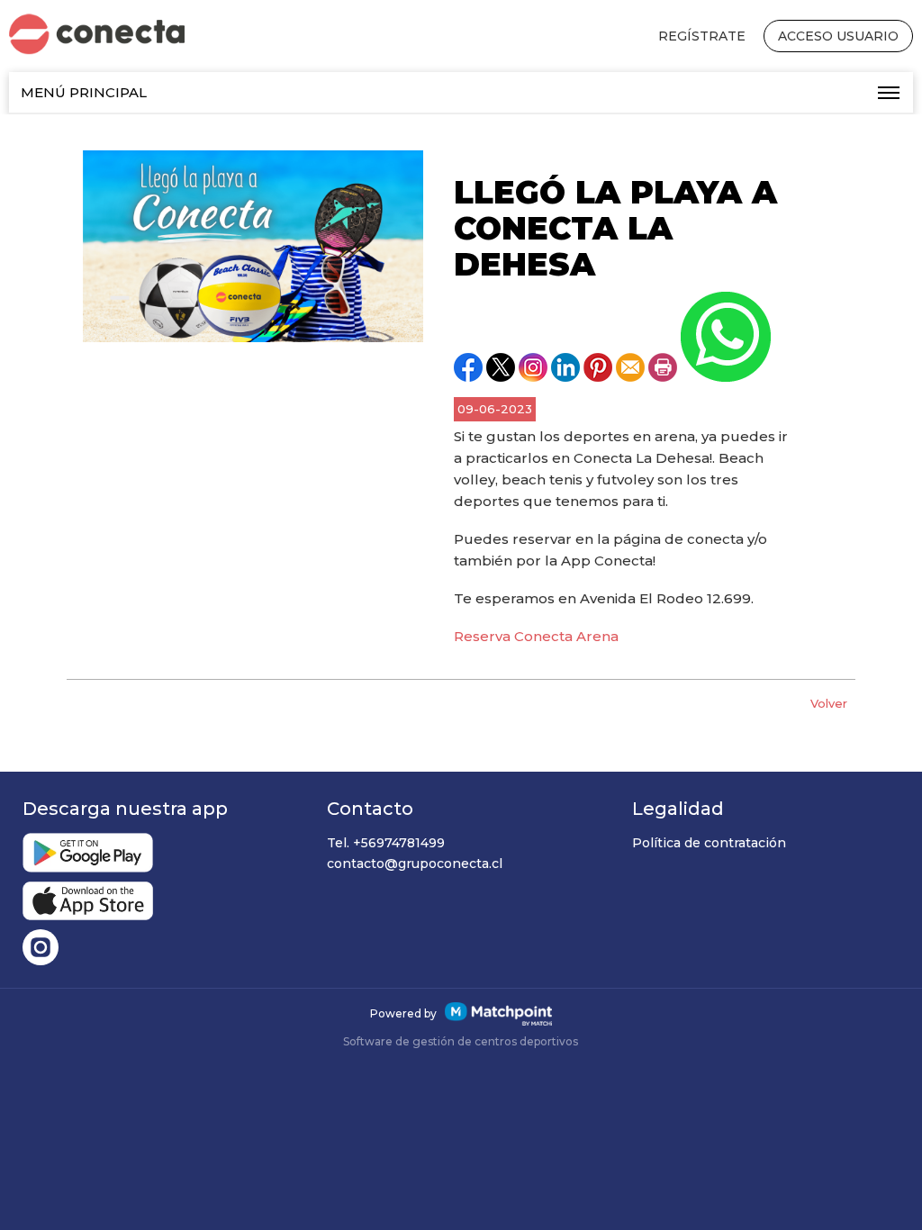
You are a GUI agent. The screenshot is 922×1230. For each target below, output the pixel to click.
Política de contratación (709, 843)
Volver (828, 703)
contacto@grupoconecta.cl (414, 863)
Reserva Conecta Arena (536, 636)
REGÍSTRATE (702, 36)
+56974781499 (399, 843)
